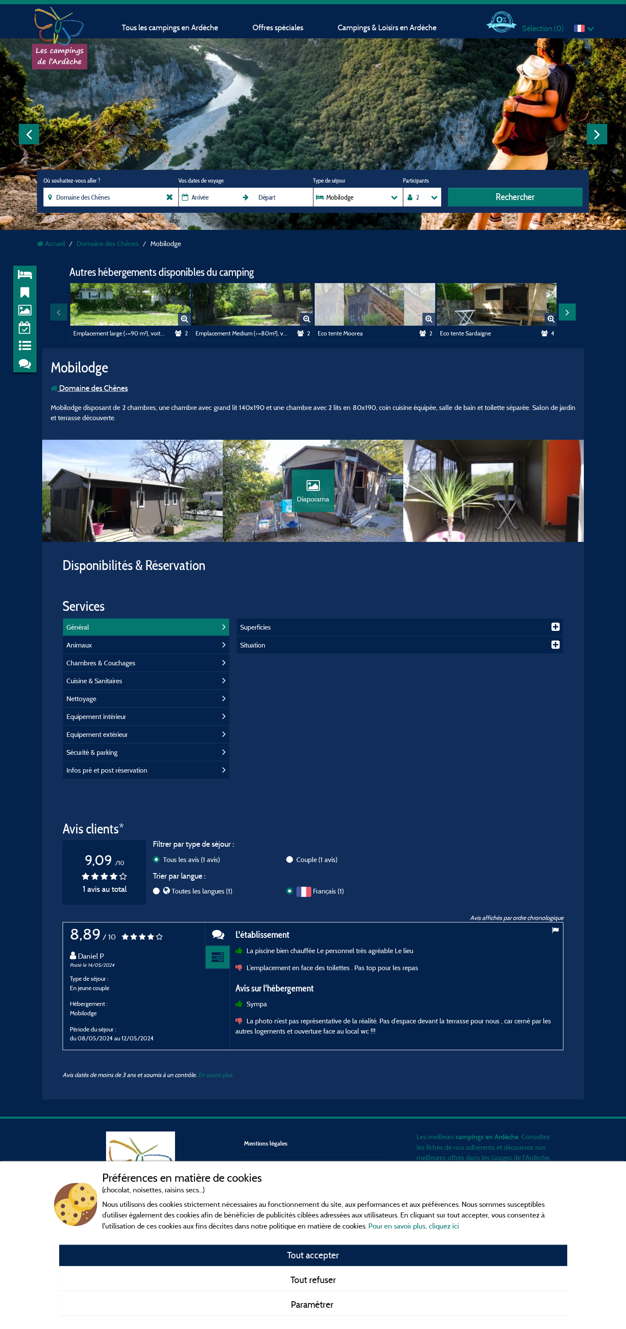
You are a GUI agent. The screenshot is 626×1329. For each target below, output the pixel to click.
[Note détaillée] (217, 957)
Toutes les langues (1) (202, 891)
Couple (316, 859)
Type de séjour (329, 180)
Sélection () (543, 28)
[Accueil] (59, 23)
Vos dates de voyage (201, 180)
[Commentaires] (217, 934)
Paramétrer (313, 1304)
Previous (29, 134)
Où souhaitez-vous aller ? (71, 180)
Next (597, 134)
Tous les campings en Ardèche (170, 27)
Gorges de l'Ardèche (520, 1157)
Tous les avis (191, 859)
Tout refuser (313, 1279)
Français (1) (328, 891)
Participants (416, 180)
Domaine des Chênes (92, 388)
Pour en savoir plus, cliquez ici (413, 1225)
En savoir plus (215, 1074)
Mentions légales (265, 1143)
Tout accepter (313, 1254)
